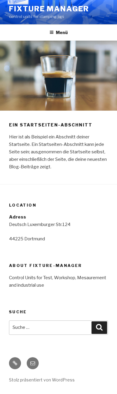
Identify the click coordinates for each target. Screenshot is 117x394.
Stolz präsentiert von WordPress (42, 379)
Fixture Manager (49, 8)
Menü (62, 32)
